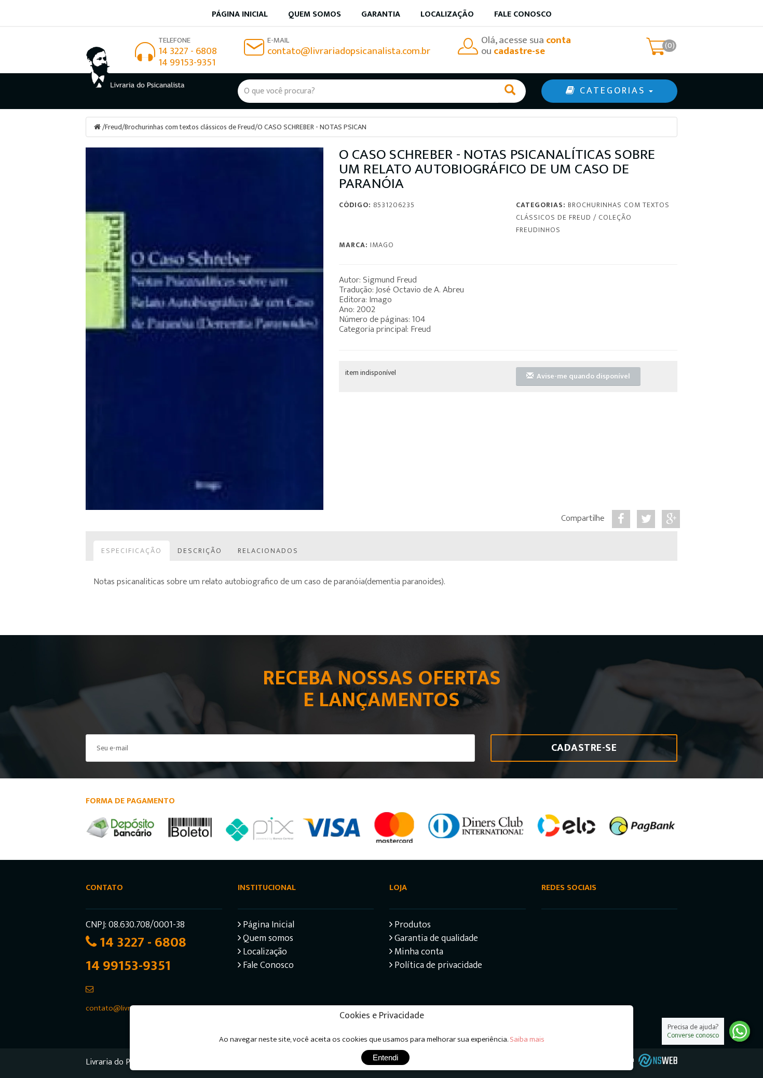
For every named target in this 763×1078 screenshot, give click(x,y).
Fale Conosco (523, 14)
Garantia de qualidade (435, 939)
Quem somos (314, 14)
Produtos (411, 926)
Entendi (385, 1057)
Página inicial (240, 14)
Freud (113, 127)
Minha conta (417, 953)
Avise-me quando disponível (582, 376)
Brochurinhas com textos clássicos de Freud (190, 127)
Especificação (131, 551)
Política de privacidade (437, 966)
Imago (382, 245)
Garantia (380, 14)
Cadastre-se (584, 748)
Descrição (200, 551)
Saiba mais (527, 1039)
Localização (447, 14)
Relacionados (268, 551)
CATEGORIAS (612, 91)
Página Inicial (267, 926)
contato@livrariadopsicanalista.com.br (348, 51)
